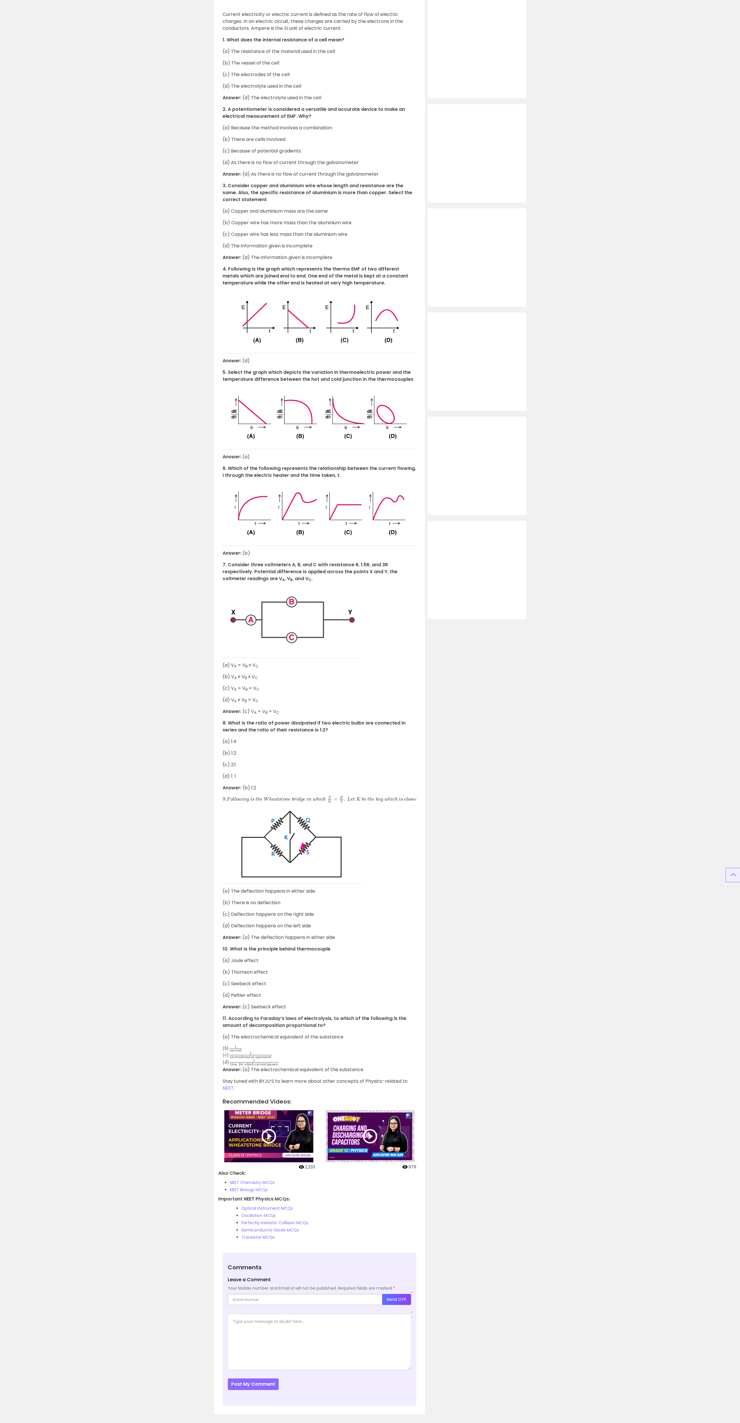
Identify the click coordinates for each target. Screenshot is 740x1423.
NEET (228, 1088)
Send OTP (396, 1299)
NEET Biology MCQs (249, 1190)
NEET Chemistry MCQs (252, 1182)
